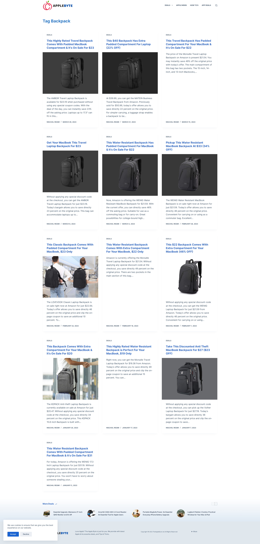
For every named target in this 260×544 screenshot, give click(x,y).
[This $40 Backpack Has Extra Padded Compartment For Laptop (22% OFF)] (130, 73)
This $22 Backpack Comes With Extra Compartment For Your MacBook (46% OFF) (187, 248)
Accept (13, 534)
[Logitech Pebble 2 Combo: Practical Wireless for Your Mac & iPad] (181, 513)
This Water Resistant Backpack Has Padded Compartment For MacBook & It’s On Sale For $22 (130, 146)
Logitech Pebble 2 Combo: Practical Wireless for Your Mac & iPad (201, 513)
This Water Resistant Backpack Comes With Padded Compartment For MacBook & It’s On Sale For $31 (70, 452)
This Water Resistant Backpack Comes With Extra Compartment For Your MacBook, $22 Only (127, 248)
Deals (167, 5)
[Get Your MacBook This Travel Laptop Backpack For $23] (70, 171)
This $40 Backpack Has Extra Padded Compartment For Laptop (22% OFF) (128, 44)
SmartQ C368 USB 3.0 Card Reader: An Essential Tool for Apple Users (112, 513)
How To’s (194, 5)
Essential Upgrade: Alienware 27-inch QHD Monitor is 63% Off (67, 513)
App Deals (206, 5)
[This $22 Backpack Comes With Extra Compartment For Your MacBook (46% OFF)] (189, 277)
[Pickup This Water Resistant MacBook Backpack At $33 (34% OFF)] (189, 175)
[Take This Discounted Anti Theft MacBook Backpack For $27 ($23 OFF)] (189, 379)
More (195, 531)
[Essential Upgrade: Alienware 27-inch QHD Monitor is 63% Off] (47, 513)
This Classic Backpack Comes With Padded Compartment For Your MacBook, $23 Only (70, 248)
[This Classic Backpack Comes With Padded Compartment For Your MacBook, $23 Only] (70, 277)
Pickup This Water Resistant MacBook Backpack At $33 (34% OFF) (187, 146)
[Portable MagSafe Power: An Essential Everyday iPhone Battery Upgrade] (136, 513)
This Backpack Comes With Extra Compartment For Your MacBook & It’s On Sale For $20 (69, 350)
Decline (26, 534)
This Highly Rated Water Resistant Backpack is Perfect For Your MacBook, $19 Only (128, 350)
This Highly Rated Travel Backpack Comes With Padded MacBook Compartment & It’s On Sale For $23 (70, 44)
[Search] (216, 5)
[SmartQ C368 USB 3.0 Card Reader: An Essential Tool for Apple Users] (91, 513)
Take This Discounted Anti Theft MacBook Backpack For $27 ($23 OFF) (188, 350)
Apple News (181, 5)
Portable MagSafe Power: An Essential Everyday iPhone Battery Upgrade (157, 513)
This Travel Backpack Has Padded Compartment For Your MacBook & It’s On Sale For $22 (188, 44)
